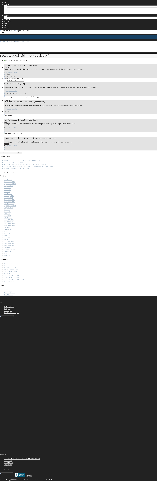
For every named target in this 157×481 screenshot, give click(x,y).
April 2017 (7, 216)
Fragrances (10, 11)
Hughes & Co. (48, 480)
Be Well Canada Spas (11, 313)
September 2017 (10, 206)
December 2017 (9, 200)
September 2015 (10, 250)
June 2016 (7, 234)
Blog (5, 265)
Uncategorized (9, 263)
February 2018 (9, 196)
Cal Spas (7, 309)
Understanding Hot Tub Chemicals (16, 168)
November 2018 (9, 182)
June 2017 (7, 212)
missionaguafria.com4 (11, 277)
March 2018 (8, 194)
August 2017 (8, 208)
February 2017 (9, 220)
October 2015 (8, 248)
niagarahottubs (11, 73)
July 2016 (7, 232)
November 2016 (9, 226)
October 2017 (9, 204)
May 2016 (7, 236)
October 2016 (8, 228)
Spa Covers (8, 461)
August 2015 (8, 252)
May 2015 (7, 256)
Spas (8, 6)
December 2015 (9, 244)
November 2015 (9, 246)
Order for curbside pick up (15, 13)
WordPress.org (9, 295)
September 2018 (10, 184)
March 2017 (8, 218)
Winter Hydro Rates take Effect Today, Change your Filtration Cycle (28, 166)
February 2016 (9, 242)
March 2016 (8, 240)
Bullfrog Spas (9, 307)
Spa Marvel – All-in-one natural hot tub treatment (22, 459)
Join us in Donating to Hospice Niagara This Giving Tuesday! (25, 164)
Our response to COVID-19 (13, 162)
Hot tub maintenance (11, 269)
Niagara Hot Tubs (10, 267)
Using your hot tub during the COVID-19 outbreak (22, 160)
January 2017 (8, 222)
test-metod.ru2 (9, 281)
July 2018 (7, 188)
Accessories (11, 9)
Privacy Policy (5, 480)
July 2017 (7, 210)
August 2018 (8, 186)
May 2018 (7, 192)
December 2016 (9, 224)
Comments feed (9, 293)
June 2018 (7, 190)
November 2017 (9, 202)
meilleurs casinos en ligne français (12, 298)
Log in (6, 289)
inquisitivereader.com (11, 275)
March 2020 (8, 180)
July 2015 (7, 254)
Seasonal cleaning (10, 271)
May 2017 (7, 214)
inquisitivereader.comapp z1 (14, 279)
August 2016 (8, 230)
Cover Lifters (8, 463)
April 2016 (7, 238)
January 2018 (8, 198)
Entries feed (8, 291)
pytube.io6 (7, 273)
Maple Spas (8, 311)
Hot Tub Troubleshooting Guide (17, 17)
